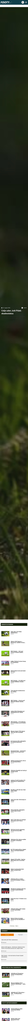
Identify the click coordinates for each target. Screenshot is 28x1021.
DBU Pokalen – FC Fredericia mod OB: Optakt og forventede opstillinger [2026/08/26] (18, 723)
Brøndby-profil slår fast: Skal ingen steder (18, 790)
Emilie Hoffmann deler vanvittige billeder (16, 1009)
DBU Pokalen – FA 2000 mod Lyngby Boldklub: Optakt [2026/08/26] (18, 681)
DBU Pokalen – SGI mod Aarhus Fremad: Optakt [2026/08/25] (17, 652)
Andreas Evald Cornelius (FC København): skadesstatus (18, 781)
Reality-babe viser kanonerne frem (15, 1019)
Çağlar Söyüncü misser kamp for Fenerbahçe (18, 662)
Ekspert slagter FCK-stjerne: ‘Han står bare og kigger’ (18, 731)
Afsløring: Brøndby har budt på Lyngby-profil (19, 771)
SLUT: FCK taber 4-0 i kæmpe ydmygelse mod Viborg (18, 820)
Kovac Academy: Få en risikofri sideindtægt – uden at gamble (18, 984)
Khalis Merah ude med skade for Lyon (18, 671)
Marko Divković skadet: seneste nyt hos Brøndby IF (18, 919)
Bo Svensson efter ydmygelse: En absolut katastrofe (18, 741)
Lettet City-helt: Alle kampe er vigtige (18, 800)
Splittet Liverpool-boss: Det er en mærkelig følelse (18, 761)
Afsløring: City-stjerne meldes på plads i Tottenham (18, 840)
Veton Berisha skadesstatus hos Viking (18, 691)
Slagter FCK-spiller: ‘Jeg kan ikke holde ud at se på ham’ (18, 860)
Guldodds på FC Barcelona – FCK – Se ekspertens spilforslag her (18, 993)
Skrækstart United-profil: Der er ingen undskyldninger (18, 889)
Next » (16, 926)
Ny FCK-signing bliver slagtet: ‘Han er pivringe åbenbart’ (18, 850)
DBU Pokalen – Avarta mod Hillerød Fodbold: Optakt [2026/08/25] (18, 701)
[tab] (7, 935)
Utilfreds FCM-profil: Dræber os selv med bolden (18, 909)
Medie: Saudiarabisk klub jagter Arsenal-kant (17, 869)
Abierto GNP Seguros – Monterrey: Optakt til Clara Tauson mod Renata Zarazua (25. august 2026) (13, 947)
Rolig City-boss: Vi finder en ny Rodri (18, 899)
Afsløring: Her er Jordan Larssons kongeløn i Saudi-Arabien (18, 880)
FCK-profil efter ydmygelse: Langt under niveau (18, 810)
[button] (26, 2)
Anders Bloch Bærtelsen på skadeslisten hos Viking (17, 711)
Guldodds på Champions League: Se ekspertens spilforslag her (17, 974)
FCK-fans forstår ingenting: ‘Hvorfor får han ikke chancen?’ (18, 830)
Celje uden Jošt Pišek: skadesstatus (16, 632)
